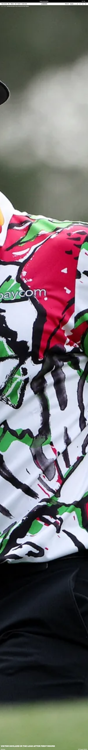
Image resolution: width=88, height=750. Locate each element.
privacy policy (51, 388)
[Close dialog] (67, 360)
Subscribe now (51, 385)
